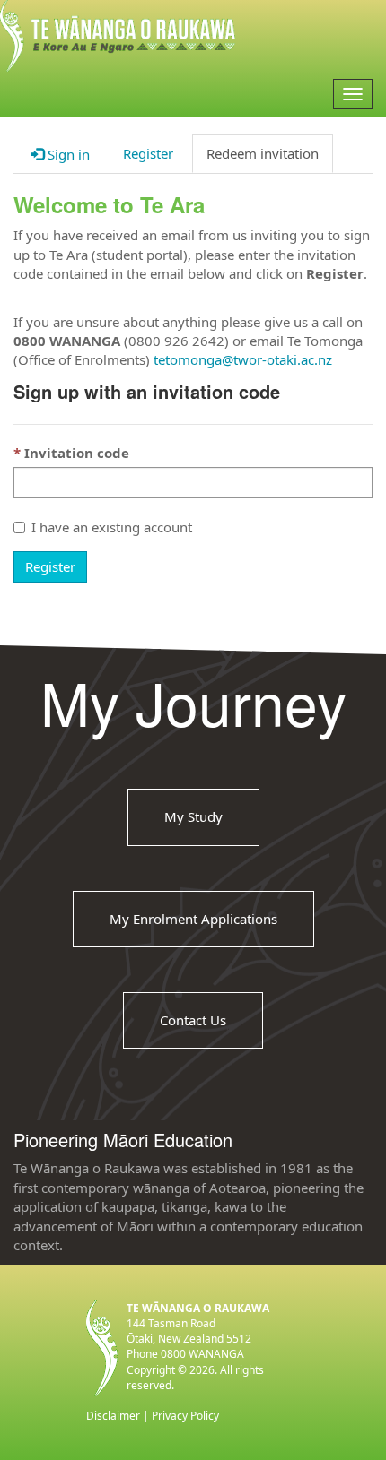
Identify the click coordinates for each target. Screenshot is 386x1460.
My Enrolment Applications (193, 919)
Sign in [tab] (67, 154)
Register (50, 566)
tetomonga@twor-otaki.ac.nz (243, 359)
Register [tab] (148, 153)
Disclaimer (113, 1415)
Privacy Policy (185, 1415)
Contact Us (193, 1020)
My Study (193, 816)
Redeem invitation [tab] (262, 153)
